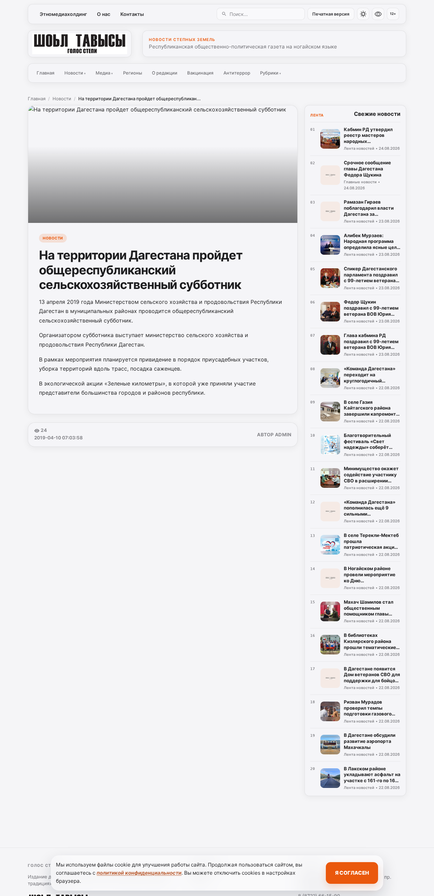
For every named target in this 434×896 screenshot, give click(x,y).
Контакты (132, 14)
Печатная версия (330, 14)
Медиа (104, 73)
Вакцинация (200, 73)
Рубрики (270, 73)
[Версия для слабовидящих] (378, 14)
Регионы (132, 73)
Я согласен (352, 873)
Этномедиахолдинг (63, 14)
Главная (45, 73)
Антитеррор (236, 73)
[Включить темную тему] (363, 14)
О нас (103, 14)
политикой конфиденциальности (139, 873)
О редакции (164, 73)
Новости (75, 73)
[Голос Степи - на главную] (80, 43)
